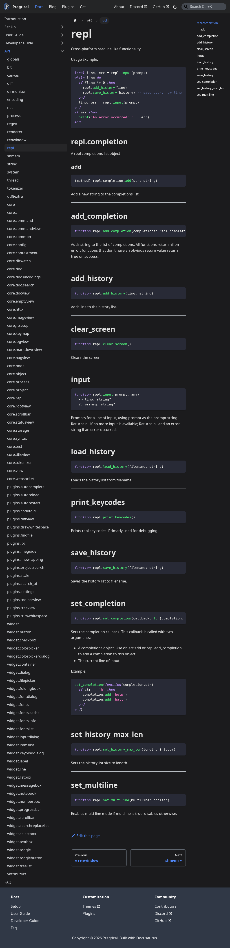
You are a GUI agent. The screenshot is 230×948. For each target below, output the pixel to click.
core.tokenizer (19, 462)
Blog (53, 6)
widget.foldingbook (24, 688)
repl (10, 147)
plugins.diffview (20, 519)
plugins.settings (20, 591)
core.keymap (18, 333)
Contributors (15, 874)
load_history (205, 62)
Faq (14, 927)
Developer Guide (18, 43)
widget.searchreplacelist (28, 825)
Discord (136, 6)
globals (13, 59)
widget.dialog (18, 672)
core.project (17, 389)
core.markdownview (24, 349)
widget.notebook (21, 793)
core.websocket (20, 478)
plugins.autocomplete (25, 486)
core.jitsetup (18, 325)
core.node (15, 365)
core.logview (18, 341)
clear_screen (205, 49)
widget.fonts (18, 704)
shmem (13, 156)
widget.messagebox (24, 785)
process (14, 115)
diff (10, 83)
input (200, 56)
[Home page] (75, 20)
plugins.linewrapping (25, 559)
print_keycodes (207, 69)
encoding (15, 99)
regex (12, 123)
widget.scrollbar (21, 817)
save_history (205, 75)
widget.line (16, 769)
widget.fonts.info (21, 720)
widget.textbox (20, 841)
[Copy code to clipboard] (180, 72)
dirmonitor (16, 91)
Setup (16, 906)
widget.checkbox (21, 640)
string (12, 164)
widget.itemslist (20, 744)
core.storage (18, 430)
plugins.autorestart (23, 502)
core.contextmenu (22, 252)
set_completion (207, 82)
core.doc (14, 268)
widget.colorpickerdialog (28, 656)
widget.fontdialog (22, 696)
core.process (18, 381)
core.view (15, 470)
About (119, 6)
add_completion (208, 36)
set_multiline (205, 95)
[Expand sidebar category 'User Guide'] (62, 35)
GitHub (159, 6)
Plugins (68, 6)
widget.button (19, 632)
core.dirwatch (19, 260)
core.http (15, 309)
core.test (14, 446)
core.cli (13, 212)
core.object (16, 373)
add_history (205, 42)
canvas (13, 75)
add (203, 29)
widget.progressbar (24, 809)
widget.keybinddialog (25, 753)
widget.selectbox (21, 833)
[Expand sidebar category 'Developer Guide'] (62, 43)
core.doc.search (20, 285)
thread (13, 180)
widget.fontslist (20, 728)
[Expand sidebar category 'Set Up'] (62, 26)
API (7, 51)
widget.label (17, 761)
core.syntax (17, 438)
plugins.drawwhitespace (28, 527)
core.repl (14, 398)
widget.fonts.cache (23, 712)
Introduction (15, 18)
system (13, 172)
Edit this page (88, 835)
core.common (19, 236)
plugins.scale (18, 575)
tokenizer (15, 188)
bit (9, 67)
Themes (89, 906)
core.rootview (19, 406)
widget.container (21, 664)
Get (83, 6)
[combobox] (203, 6)
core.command (20, 220)
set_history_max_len (210, 88)
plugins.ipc (16, 543)
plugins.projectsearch (25, 567)
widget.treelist (19, 866)
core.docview (18, 293)
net (10, 107)
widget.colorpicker (23, 648)
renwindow (17, 139)
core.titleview (18, 454)
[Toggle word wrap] (172, 230)
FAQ (7, 882)
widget (13, 623)
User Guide (14, 34)
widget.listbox (19, 777)
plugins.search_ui (22, 583)
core (11, 204)
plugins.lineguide (21, 551)
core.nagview (18, 357)
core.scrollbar (19, 414)
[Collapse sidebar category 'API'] (62, 51)
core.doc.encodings (24, 277)
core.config (17, 244)
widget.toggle (19, 849)
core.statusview (20, 422)
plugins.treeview (21, 607)
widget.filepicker (21, 680)
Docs (39, 6)
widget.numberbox (23, 801)
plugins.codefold (21, 511)
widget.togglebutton (24, 857)
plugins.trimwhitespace (27, 615)
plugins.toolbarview (24, 599)
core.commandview (24, 228)
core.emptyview (20, 301)
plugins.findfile (20, 535)
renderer (14, 131)
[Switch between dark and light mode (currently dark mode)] (175, 6)
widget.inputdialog (23, 736)
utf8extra (15, 196)
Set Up (10, 26)
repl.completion (207, 23)
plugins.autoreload (23, 494)
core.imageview (20, 317)
